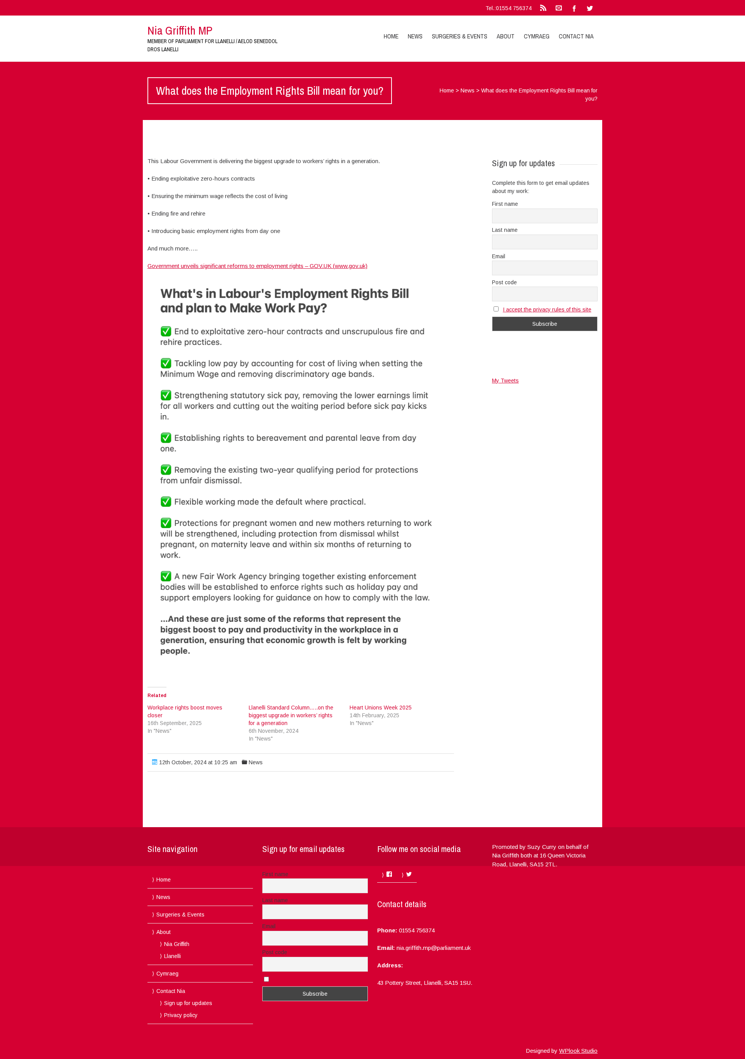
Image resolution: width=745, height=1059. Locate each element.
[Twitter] (590, 8)
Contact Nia (576, 36)
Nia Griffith (176, 944)
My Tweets (505, 380)
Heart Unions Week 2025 (381, 707)
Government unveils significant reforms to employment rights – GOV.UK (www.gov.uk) (257, 266)
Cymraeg (536, 36)
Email (498, 256)
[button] (300, 471)
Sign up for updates (188, 1003)
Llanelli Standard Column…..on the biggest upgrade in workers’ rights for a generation (291, 715)
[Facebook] (574, 8)
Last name (505, 230)
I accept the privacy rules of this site (547, 309)
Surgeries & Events (459, 36)
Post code (504, 282)
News (415, 36)
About (506, 36)
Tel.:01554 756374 (508, 8)
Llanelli (172, 956)
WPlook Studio (578, 1050)
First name (505, 204)
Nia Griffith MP (179, 30)
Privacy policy (181, 1015)
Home (391, 36)
